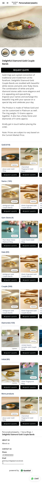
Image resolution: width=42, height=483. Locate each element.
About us (5, 443)
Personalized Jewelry (28, 3)
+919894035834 (7, 455)
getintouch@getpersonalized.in (12, 462)
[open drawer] (3, 3)
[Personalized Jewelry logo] (15, 3)
